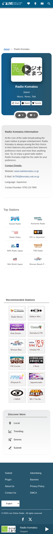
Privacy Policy (37, 486)
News (27, 96)
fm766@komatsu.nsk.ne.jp (26, 176)
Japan (7, 49)
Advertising (35, 473)
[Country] (42, 4)
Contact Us (10, 493)
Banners (34, 479)
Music (20, 96)
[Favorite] (28, 4)
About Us (9, 486)
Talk (34, 96)
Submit (8, 473)
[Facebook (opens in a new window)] (23, 519)
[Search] (49, 4)
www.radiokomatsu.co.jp (26, 171)
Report (27, 103)
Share (17, 103)
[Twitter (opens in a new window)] (30, 519)
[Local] (35, 4)
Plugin (8, 479)
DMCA (33, 493)
